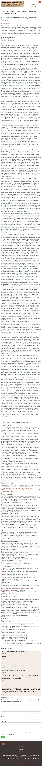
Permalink (4, 653)
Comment (3, 704)
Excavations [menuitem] (24, 11)
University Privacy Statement (21, 763)
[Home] (12, 4)
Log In (3, 744)
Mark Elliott (33, 6)
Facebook (21, 751)
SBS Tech (30, 756)
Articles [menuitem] (12, 11)
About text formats (35, 713)
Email (2, 716)
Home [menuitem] (3, 11)
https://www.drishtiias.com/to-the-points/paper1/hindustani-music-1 (17, 488)
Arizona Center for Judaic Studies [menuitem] (9, 13)
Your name (3, 721)
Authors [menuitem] (19, 11)
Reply (3, 658)
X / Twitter (21, 753)
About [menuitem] (7, 11)
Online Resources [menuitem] (32, 11)
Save (3, 737)
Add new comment (5, 23)
